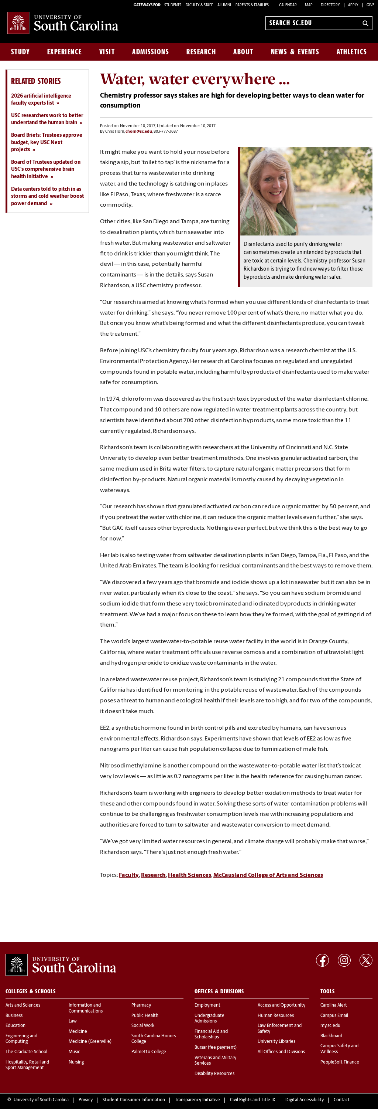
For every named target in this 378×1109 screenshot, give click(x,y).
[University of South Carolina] (61, 965)
